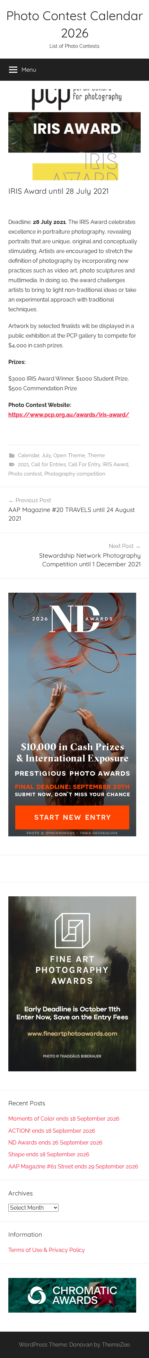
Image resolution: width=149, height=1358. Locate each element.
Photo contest (25, 474)
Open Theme (69, 455)
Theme (96, 455)
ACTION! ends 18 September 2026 (51, 1131)
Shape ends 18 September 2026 (48, 1154)
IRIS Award (115, 464)
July (46, 455)
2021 (23, 464)
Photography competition (74, 474)
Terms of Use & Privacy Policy (46, 1250)
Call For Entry (84, 464)
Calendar (28, 455)
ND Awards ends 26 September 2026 (55, 1142)
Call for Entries (48, 464)
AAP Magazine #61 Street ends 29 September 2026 (73, 1166)
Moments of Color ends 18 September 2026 (64, 1118)
